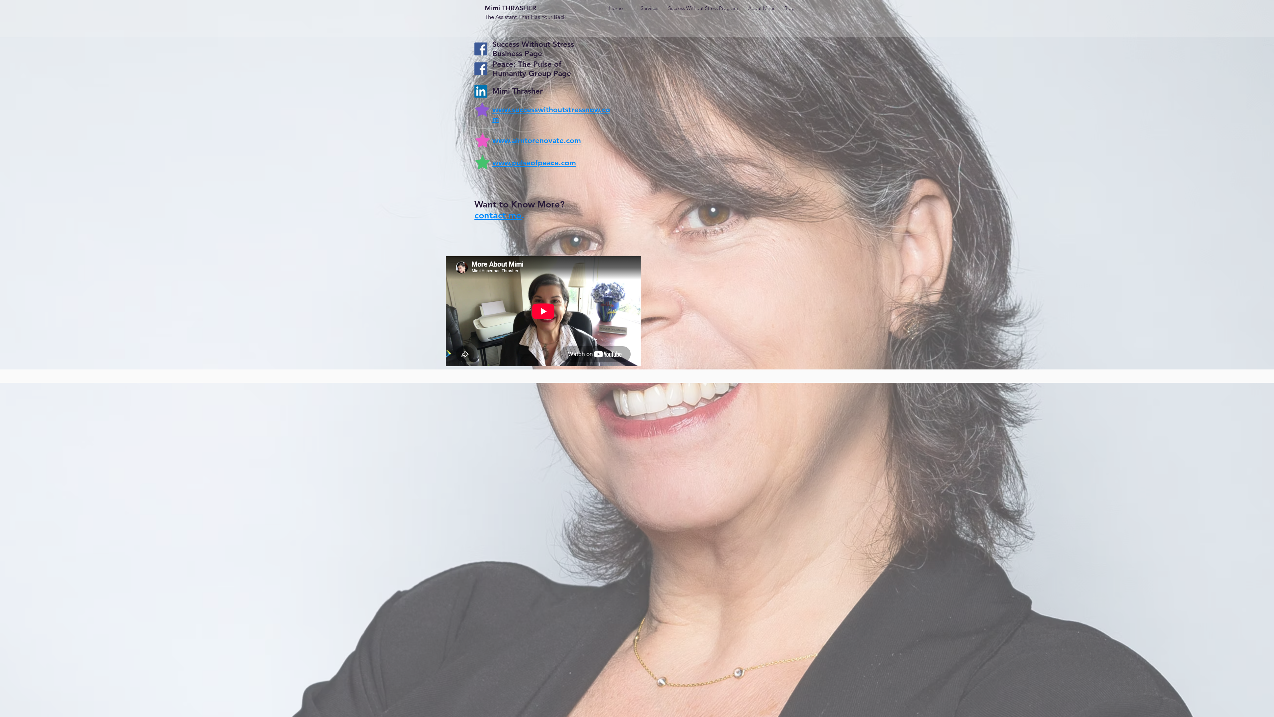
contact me (498, 215)
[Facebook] (480, 48)
